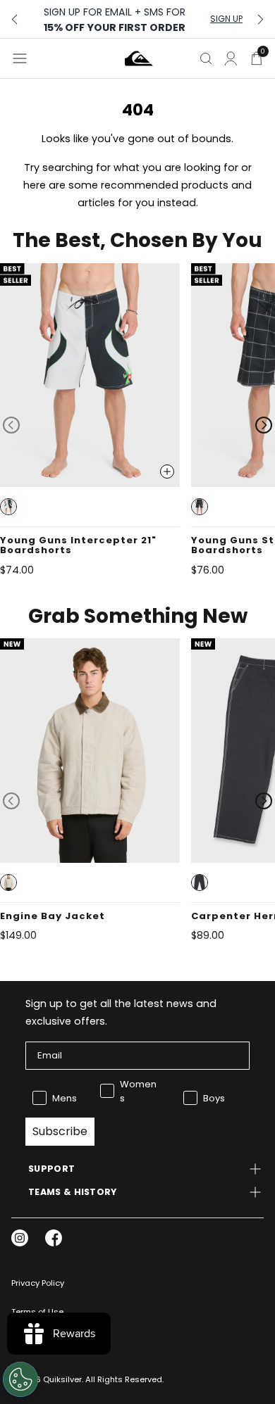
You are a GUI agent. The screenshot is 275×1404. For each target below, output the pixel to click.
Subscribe (59, 1131)
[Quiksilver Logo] (139, 58)
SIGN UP (226, 19)
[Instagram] (19, 1237)
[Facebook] (53, 1237)
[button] (8, 506)
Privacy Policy (37, 1283)
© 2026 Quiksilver (46, 1379)
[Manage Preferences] (20, 1379)
